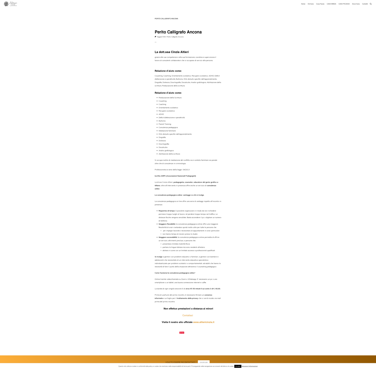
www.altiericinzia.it (203, 322)
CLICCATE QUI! (204, 362)
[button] (370, 4)
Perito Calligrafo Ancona (178, 32)
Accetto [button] (237, 366)
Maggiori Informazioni (250, 366)
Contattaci (188, 315)
